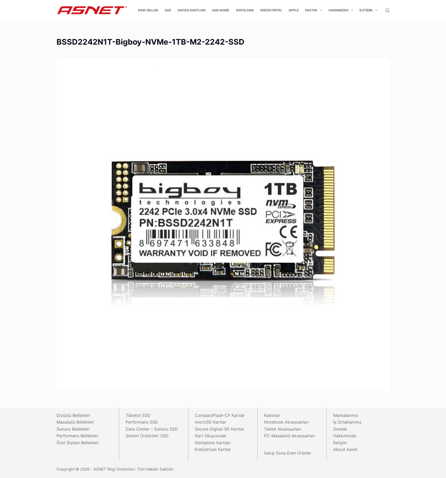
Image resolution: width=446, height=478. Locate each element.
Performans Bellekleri (77, 435)
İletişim (366, 10)
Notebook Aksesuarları (286, 422)
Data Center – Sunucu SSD (152, 429)
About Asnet (345, 449)
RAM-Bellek (148, 10)
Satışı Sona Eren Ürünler (287, 453)
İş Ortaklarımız (347, 422)
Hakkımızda (338, 10)
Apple (294, 10)
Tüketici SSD (138, 415)
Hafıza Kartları (191, 10)
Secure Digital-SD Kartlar (219, 429)
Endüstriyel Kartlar (213, 449)
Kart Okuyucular (210, 435)
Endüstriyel (271, 10)
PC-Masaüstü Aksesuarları (289, 435)
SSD (168, 10)
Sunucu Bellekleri (73, 429)
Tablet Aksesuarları (282, 429)
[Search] (387, 10)
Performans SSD (142, 422)
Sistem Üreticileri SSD (147, 435)
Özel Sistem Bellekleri (78, 442)
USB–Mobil (221, 10)
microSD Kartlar (210, 422)
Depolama (245, 10)
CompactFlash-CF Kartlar (220, 415)
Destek (311, 10)
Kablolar (272, 415)
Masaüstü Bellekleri (75, 422)
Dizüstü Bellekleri (73, 415)
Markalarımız (345, 415)
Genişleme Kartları (212, 442)
